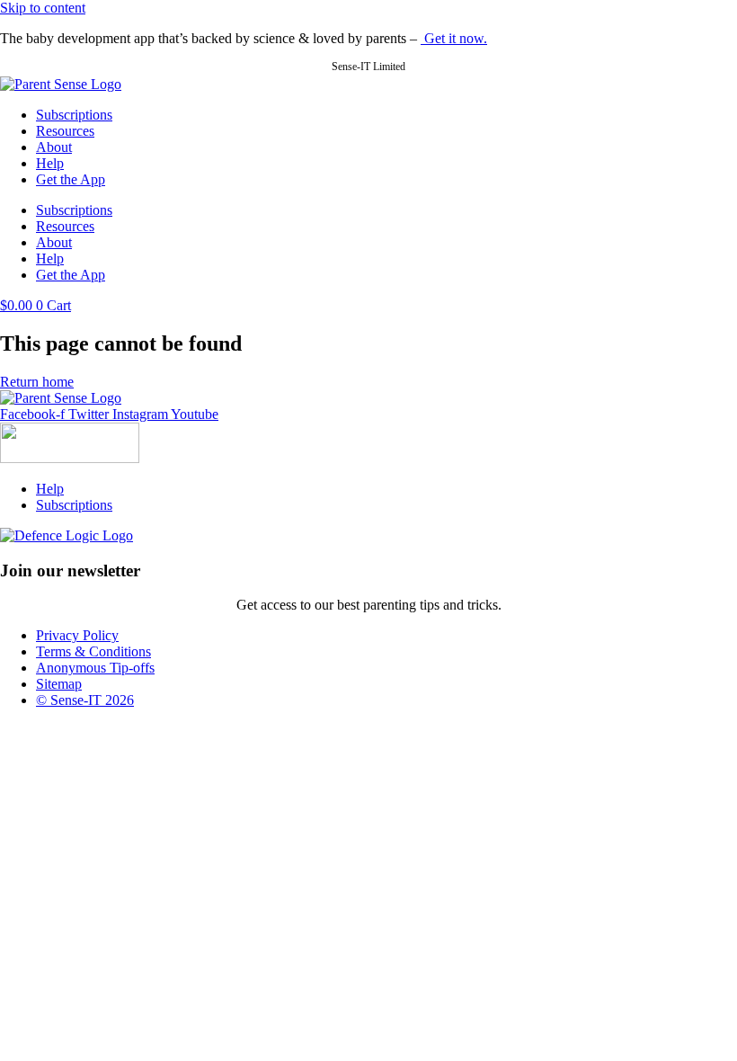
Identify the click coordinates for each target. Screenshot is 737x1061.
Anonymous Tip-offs (95, 667)
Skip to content (42, 7)
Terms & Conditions (93, 651)
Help (50, 163)
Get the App (70, 179)
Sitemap (59, 683)
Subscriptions (74, 114)
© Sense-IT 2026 (85, 700)
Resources (65, 130)
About (54, 147)
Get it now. (454, 38)
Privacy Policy (77, 635)
